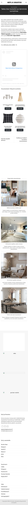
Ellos (2, 456)
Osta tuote (8, 108)
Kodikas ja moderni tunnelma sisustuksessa (21, 139)
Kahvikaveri (4, 486)
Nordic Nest (4, 444)
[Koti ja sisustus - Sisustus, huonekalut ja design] (14, 2)
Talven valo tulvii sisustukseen (14, 314)
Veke (2, 484)
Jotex (2, 454)
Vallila (2, 467)
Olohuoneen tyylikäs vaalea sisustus (14, 244)
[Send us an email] (7, 426)
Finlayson (3, 469)
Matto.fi (3, 452)
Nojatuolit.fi (4, 476)
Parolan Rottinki (5, 474)
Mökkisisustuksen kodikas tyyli (14, 207)
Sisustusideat (14, 7)
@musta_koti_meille (9, 45)
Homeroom (4, 471)
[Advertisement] (14, 160)
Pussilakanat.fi (5, 491)
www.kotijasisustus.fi (7, 429)
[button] (26, 2)
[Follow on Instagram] (5, 426)
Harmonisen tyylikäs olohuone (14, 280)
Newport (3, 447)
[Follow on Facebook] (2, 426)
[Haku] (1, 2)
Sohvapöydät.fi (5, 496)
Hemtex (3, 494)
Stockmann (4, 464)
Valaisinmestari (5, 489)
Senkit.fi (3, 449)
